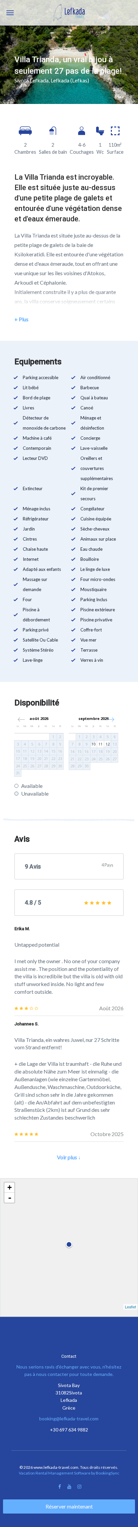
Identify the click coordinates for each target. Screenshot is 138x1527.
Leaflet (130, 1306)
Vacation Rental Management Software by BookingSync (69, 1473)
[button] (111, 719)
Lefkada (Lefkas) (70, 80)
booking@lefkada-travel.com (68, 1418)
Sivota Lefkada (31, 80)
